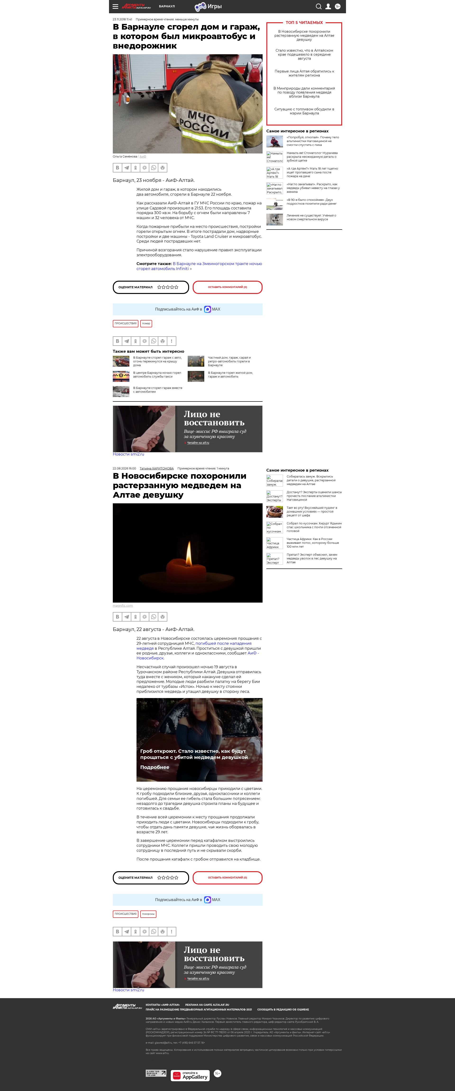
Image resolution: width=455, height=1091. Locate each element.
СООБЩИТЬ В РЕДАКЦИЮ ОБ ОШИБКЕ (283, 1009)
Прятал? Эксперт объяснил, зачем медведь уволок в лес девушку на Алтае (312, 558)
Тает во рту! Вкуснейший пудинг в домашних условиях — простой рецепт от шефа (312, 511)
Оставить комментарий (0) (227, 287)
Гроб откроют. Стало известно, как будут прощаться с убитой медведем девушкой (194, 754)
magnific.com (123, 605)
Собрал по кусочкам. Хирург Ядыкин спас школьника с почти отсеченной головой (314, 527)
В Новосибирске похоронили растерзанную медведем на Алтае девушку (304, 36)
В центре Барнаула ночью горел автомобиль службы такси (157, 374)
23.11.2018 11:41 (122, 19)
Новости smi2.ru (128, 454)
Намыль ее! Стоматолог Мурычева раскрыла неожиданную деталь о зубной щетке (312, 156)
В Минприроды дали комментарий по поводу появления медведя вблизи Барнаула (304, 92)
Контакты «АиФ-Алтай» (163, 1004)
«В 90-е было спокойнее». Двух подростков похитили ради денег (312, 201)
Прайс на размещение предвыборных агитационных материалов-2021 (199, 1009)
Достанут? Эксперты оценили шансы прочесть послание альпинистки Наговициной (314, 495)
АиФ (143, 156)
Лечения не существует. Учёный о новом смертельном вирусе (311, 217)
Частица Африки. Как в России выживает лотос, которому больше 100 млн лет (313, 542)
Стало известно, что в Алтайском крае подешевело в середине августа (304, 55)
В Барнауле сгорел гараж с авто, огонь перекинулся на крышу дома (157, 361)
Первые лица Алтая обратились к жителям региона (304, 73)
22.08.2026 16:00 (124, 468)
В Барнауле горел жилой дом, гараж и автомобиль (230, 374)
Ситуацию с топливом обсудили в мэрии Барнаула (304, 111)
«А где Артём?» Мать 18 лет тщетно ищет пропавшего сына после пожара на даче (312, 172)
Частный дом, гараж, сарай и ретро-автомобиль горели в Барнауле (229, 361)
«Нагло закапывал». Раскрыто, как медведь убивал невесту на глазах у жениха (313, 188)
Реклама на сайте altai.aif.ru (207, 1004)
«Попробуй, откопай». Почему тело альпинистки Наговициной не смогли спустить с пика (313, 141)
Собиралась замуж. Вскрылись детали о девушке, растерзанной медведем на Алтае (311, 480)
